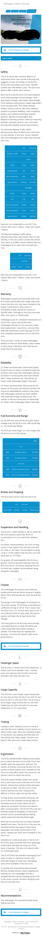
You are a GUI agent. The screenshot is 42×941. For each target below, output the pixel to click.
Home (8, 11)
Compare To (23, 11)
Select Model (15, 11)
